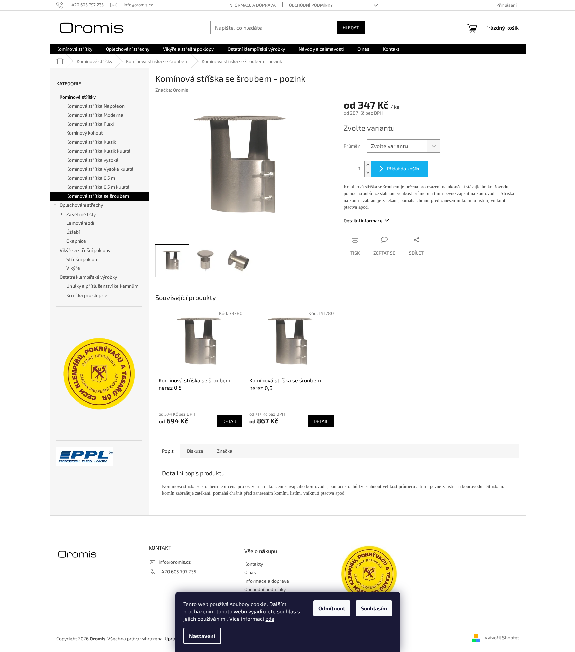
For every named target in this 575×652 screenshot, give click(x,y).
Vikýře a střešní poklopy (85, 250)
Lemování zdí (80, 223)
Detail (229, 421)
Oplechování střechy (81, 205)
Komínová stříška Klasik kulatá (98, 151)
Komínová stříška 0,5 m (90, 178)
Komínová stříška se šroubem (97, 196)
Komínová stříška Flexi (90, 124)
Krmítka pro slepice (86, 295)
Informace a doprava (252, 5)
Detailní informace (363, 220)
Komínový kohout (84, 133)
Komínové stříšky (78, 97)
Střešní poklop (81, 259)
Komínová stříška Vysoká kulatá (100, 169)
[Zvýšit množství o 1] (367, 165)
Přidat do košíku (404, 168)
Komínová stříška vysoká (92, 160)
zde (270, 618)
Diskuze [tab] (195, 451)
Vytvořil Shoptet (502, 638)
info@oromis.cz (175, 562)
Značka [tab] (224, 451)
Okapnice (76, 241)
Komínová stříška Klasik (91, 142)
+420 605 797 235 (177, 571)
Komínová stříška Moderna (94, 115)
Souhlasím (374, 608)
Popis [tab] (168, 451)
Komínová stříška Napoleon (95, 106)
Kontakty (253, 564)
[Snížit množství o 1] (367, 173)
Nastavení (202, 635)
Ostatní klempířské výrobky (88, 277)
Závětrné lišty (81, 214)
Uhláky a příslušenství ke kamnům (102, 286)
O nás (250, 572)
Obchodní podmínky (311, 5)
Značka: (171, 90)
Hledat (351, 27)
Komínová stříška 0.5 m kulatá (98, 187)
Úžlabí (73, 232)
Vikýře (73, 268)
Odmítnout (331, 608)
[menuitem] (74, 49)
